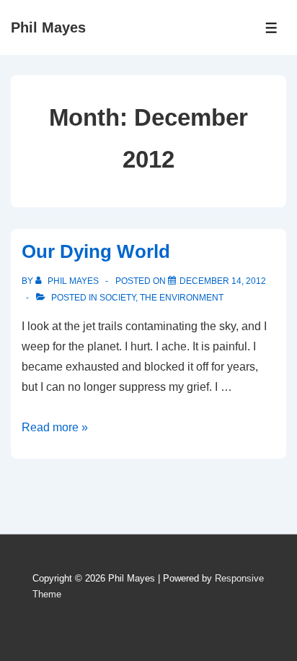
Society (117, 298)
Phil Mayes (48, 27)
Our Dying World (96, 251)
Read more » (55, 427)
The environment (181, 298)
